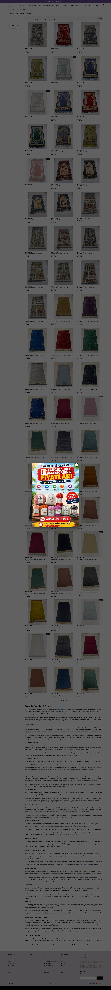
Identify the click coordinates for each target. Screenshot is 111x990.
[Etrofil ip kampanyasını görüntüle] (55, 495)
